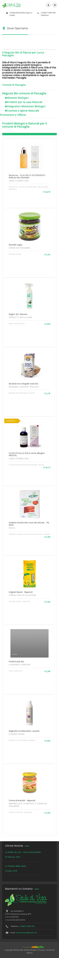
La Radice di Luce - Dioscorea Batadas (23, 852)
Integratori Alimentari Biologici (26, 106)
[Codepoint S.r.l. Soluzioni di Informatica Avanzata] (29, 947)
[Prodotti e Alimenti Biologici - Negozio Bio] (11, 5)
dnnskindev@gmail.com (26, 932)
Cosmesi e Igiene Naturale (23, 110)
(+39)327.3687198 (27, 926)
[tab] (29, 134)
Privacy (41, 950)
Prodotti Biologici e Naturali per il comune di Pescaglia (24, 124)
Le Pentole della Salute (15, 866)
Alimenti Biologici (17, 97)
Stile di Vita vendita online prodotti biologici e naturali (25, 44)
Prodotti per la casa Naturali (24, 102)
